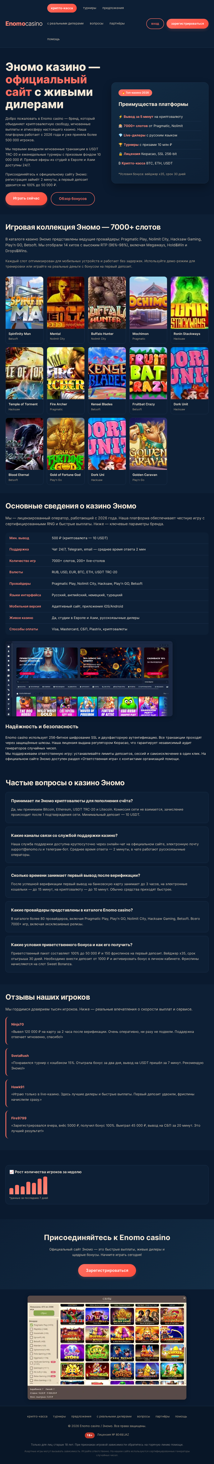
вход (155, 23)
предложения (113, 8)
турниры (89, 8)
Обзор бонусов (73, 198)
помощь (53, 39)
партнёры (117, 23)
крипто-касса (62, 8)
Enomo (24, 23)
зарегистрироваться (187, 23)
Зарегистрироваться (107, 1270)
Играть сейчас (26, 198)
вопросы (96, 23)
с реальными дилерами (65, 23)
